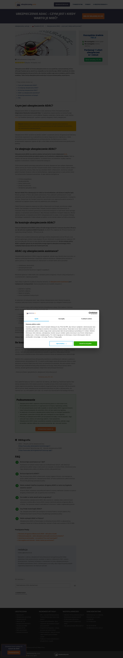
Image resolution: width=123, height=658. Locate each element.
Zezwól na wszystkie (85, 343)
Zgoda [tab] (36, 318)
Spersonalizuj (60, 343)
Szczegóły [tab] (61, 318)
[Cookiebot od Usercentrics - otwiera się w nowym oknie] (90, 313)
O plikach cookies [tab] (86, 318)
